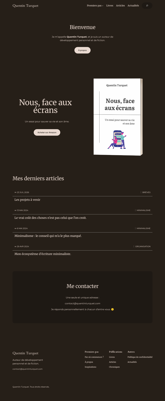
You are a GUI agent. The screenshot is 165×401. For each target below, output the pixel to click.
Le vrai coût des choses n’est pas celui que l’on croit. (50, 217)
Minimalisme (144, 210)
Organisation (143, 246)
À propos (82, 50)
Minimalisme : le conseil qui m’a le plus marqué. (48, 235)
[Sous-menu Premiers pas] (102, 5)
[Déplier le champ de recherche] (147, 5)
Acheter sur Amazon (47, 132)
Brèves (146, 192)
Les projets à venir (27, 199)
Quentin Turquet (25, 5)
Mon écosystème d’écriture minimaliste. (42, 254)
